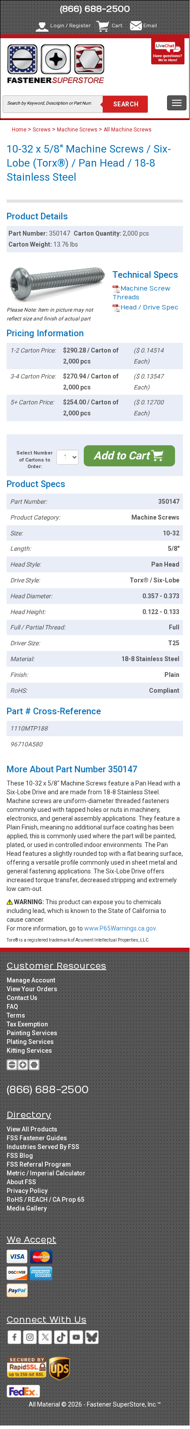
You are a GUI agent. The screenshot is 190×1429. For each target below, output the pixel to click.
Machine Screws (77, 130)
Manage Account (31, 980)
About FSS (21, 1181)
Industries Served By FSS (43, 1146)
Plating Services (30, 1041)
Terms (16, 1015)
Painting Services (32, 1032)
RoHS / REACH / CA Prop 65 (45, 1199)
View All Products (32, 1129)
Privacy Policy (27, 1190)
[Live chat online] (168, 51)
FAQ (12, 1006)
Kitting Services (29, 1050)
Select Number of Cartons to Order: (34, 459)
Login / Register (70, 26)
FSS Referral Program (39, 1164)
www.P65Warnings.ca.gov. (120, 928)
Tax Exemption (27, 1024)
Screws (42, 130)
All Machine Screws (128, 130)
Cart (117, 26)
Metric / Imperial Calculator (46, 1173)
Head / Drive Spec (149, 307)
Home (20, 130)
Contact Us (22, 997)
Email (150, 26)
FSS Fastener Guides (37, 1138)
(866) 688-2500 (95, 9)
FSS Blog (20, 1155)
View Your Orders (32, 989)
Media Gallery (27, 1208)
